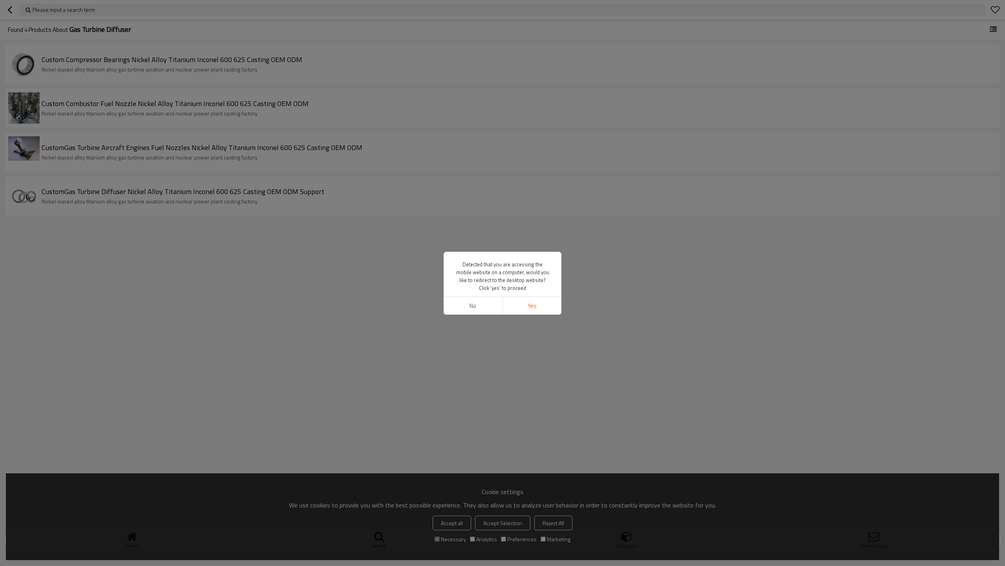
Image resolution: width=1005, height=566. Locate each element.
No (473, 305)
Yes (532, 305)
